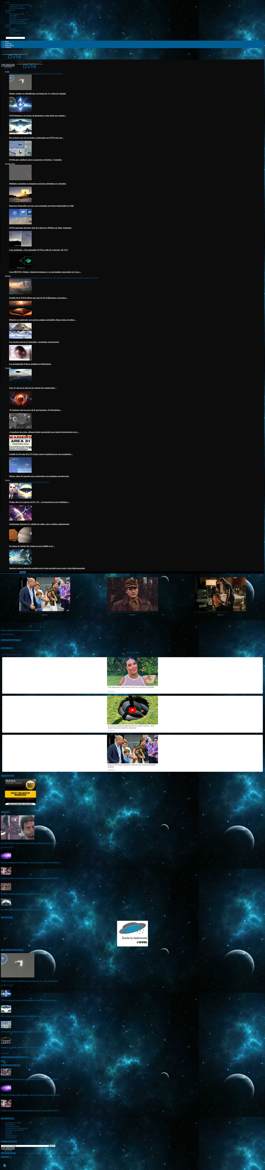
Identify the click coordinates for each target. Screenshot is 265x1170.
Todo (11, 73)
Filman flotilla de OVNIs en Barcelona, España (21, 630)
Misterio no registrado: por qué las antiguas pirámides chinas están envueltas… (42, 320)
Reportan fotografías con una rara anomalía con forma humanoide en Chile (41, 206)
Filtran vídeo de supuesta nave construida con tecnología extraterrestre (39, 476)
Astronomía (13, 28)
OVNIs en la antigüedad (17, 8)
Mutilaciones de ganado (17, 21)
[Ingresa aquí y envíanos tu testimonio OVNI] (132, 946)
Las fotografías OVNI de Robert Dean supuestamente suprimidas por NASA (33, 909)
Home (7, 41)
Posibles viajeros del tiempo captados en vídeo (20, 894)
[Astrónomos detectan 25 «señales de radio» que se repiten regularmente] (20, 520)
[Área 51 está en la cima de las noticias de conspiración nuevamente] (20, 384)
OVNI (7, 2)
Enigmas (8, 12)
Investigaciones (10, 10)
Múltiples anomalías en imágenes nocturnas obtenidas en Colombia (37, 184)
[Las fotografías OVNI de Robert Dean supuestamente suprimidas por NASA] (6, 905)
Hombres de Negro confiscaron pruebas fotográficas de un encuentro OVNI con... (35, 1047)
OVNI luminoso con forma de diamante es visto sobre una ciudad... (29, 1000)
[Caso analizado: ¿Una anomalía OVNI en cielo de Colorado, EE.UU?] (20, 246)
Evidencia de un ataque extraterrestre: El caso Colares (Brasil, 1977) (30, 878)
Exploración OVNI (7, 634)
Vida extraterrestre (15, 34)
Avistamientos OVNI (16, 6)
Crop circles (13, 17)
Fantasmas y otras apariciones (18, 19)
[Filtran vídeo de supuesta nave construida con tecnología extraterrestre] (20, 472)
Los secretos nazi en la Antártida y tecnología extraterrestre (34, 342)
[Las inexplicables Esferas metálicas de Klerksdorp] (20, 360)
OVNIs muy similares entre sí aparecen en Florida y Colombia (35, 160)
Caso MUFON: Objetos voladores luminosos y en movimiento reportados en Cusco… (45, 272)
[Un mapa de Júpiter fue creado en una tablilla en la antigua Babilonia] (20, 542)
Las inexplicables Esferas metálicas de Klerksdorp (30, 364)
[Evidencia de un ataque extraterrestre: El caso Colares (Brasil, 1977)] (6, 874)
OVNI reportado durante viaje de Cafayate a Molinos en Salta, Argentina (40, 228)
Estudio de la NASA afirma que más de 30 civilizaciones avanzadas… (38, 298)
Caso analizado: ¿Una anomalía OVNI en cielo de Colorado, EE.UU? (38, 250)
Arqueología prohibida (16, 14)
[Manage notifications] (4, 1165)
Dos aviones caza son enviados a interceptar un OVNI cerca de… (36, 138)
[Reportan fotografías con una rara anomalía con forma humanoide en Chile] (20, 202)
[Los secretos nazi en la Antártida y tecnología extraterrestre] (20, 338)
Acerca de (8, 43)
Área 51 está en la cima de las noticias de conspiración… (33, 388)
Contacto (8, 47)
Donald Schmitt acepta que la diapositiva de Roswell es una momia (29, 843)
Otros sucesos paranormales (18, 23)
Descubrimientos (14, 30)
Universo (12, 32)
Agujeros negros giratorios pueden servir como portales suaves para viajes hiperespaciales (47, 568)
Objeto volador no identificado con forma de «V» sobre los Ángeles (37, 93)
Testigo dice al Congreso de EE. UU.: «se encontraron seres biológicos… (39, 502)
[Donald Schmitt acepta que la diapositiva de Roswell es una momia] (17, 839)
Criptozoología (14, 15)
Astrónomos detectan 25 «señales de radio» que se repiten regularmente (39, 524)
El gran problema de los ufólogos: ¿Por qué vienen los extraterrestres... (31, 862)
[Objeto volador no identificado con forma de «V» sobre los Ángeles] (20, 89)
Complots (8, 25)
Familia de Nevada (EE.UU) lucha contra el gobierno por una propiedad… (41, 454)
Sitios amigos (9, 45)
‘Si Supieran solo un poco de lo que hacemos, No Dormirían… (35, 410)
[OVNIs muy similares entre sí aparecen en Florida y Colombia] (20, 156)
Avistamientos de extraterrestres (19, 4)
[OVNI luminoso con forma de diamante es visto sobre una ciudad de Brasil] (20, 111)
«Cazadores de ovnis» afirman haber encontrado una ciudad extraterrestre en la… (44, 432)
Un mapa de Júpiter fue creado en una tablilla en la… (32, 546)
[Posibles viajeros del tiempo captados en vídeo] (6, 890)
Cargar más (4, 1053)
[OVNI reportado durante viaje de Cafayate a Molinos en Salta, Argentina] (20, 224)
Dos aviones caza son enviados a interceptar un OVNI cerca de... (28, 1016)
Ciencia (7, 27)
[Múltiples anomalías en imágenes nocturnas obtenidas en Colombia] (20, 180)
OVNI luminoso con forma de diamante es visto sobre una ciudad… (37, 115)
